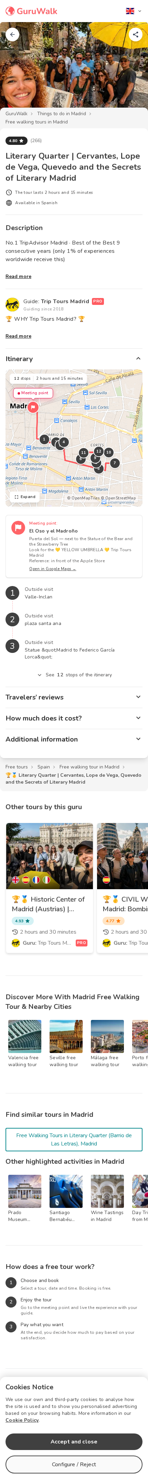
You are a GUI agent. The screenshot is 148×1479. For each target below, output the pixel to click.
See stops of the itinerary (79, 675)
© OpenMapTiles (83, 498)
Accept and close (74, 1442)
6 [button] (81, 458)
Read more (18, 276)
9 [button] (95, 457)
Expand (28, 496)
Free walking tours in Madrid (37, 122)
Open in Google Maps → (52, 569)
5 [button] (98, 468)
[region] (74, 438)
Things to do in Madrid (61, 113)
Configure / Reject (74, 1464)
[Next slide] (131, 70)
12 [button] (99, 451)
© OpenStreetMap (118, 498)
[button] (33, 407)
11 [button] (83, 452)
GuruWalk (17, 113)
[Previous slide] (16, 70)
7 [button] (115, 463)
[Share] (135, 34)
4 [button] (64, 442)
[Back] (12, 34)
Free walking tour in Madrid (89, 767)
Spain (44, 767)
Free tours (17, 767)
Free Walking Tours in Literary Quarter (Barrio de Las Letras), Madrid (74, 1140)
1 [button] (44, 439)
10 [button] (109, 452)
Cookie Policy (22, 1420)
